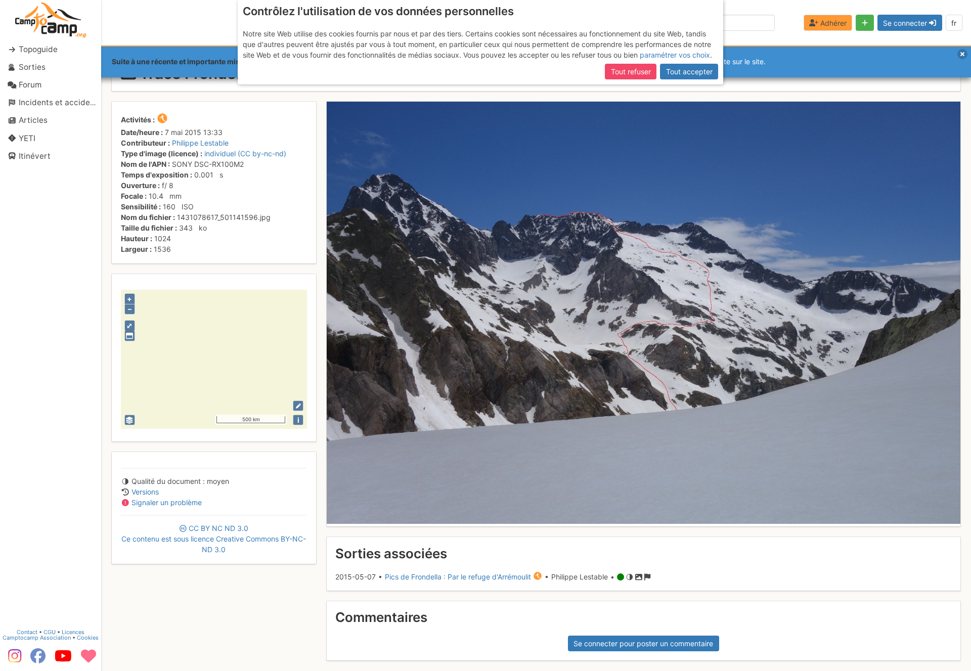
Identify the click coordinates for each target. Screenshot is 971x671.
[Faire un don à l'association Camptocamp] (88, 659)
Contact (27, 632)
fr (953, 23)
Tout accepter (689, 71)
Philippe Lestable (200, 143)
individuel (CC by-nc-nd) (245, 153)
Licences (73, 632)
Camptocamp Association (37, 637)
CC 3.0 (213, 539)
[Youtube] (63, 659)
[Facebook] (38, 659)
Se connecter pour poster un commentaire (643, 643)
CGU (49, 632)
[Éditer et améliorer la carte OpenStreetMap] (298, 406)
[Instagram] (12, 659)
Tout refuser (631, 71)
